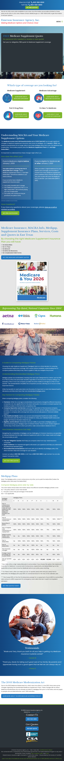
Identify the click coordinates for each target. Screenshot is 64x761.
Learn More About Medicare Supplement (21, 98)
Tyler (32, 753)
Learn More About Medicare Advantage (53, 98)
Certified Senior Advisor (46, 750)
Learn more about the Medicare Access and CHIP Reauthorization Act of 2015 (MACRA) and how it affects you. (32, 758)
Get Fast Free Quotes (11, 461)
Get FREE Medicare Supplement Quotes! (16, 257)
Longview (36, 753)
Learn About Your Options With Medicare (52, 115)
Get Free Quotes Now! (10, 213)
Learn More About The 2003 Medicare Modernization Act (22, 696)
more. (47, 753)
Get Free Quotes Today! (11, 586)
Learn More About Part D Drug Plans (21, 115)
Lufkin (41, 753)
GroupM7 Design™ (35, 712)
